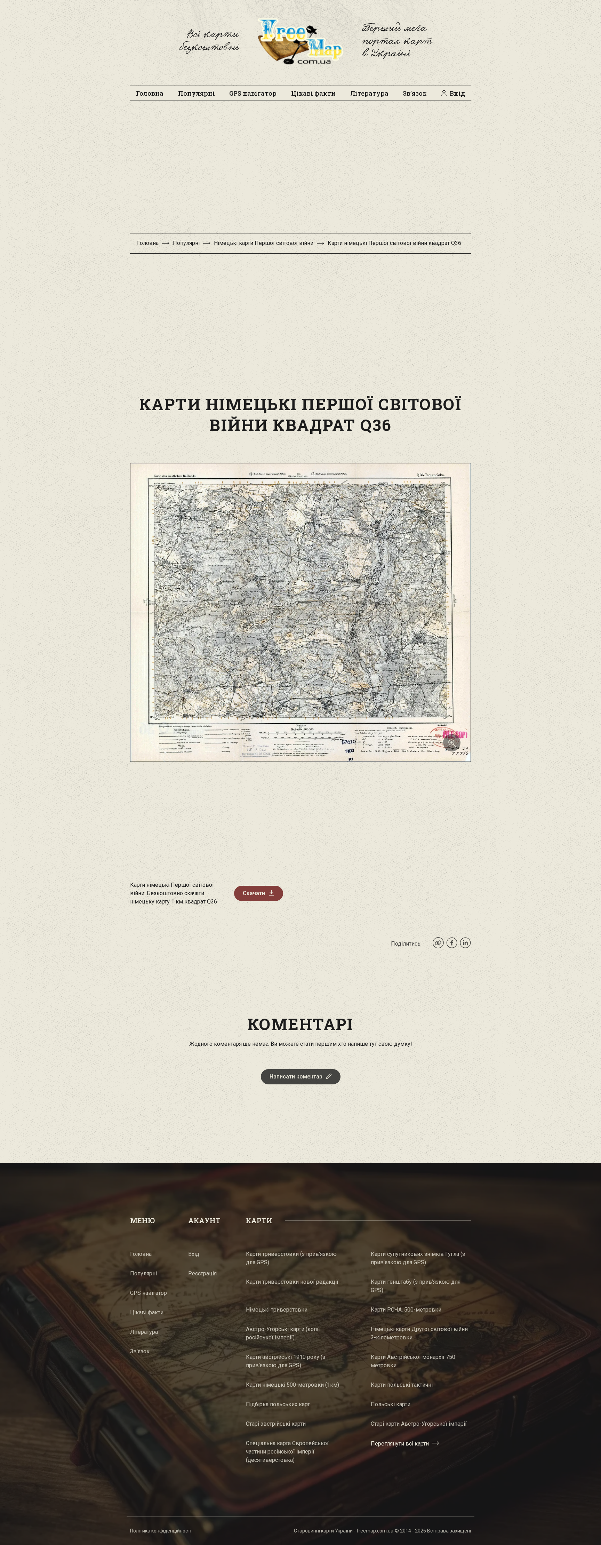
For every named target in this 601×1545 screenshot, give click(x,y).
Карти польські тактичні (402, 1384)
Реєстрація (202, 1273)
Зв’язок (415, 93)
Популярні (196, 93)
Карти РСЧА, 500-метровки (406, 1309)
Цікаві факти (313, 93)
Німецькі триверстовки (276, 1309)
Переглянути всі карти (400, 1443)
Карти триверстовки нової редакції (292, 1282)
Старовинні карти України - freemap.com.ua (343, 1531)
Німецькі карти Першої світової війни (263, 243)
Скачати (254, 893)
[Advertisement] (300, 170)
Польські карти (390, 1404)
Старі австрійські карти (276, 1423)
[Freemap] (300, 41)
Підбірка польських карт (278, 1404)
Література (369, 93)
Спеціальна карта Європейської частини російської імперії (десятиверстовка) (287, 1451)
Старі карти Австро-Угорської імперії (419, 1423)
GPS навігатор (253, 93)
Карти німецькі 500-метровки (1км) (292, 1384)
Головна (149, 93)
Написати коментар (296, 1076)
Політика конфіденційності (160, 1531)
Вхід (457, 93)
